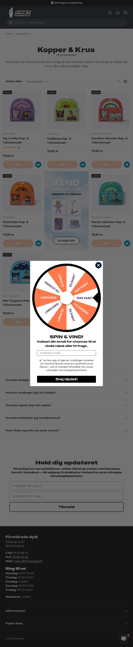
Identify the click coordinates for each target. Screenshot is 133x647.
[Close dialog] (98, 265)
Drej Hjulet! (66, 379)
